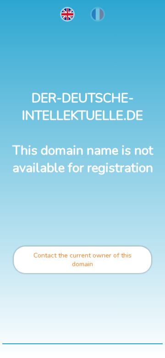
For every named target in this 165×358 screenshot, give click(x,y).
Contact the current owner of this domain (82, 259)
